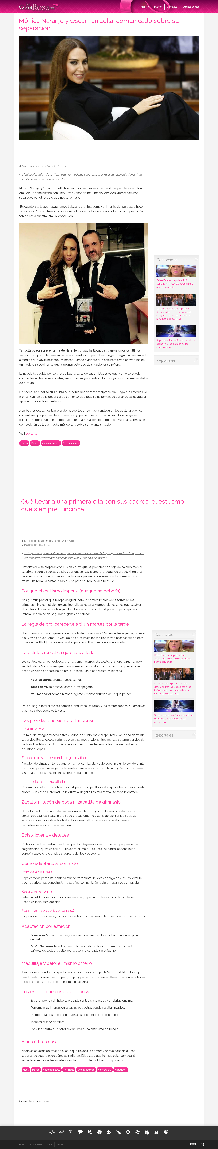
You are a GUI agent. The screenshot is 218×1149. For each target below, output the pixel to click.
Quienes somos (190, 6)
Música (24, 443)
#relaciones (120, 1069)
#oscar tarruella (71, 443)
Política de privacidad (36, 1144)
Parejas (34, 443)
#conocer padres (51, 1069)
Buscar (158, 6)
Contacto (172, 6)
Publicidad (49, 1144)
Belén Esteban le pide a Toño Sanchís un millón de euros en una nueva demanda (174, 284)
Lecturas (31, 433)
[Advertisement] (109, 150)
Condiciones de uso (19, 1144)
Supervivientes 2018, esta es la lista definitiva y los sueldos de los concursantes (175, 344)
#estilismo (69, 1069)
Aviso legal (60, 1144)
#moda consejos (86, 1069)
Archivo (145, 6)
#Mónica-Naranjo (50, 443)
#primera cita (104, 1069)
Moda (26, 1069)
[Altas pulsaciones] (52, 1132)
